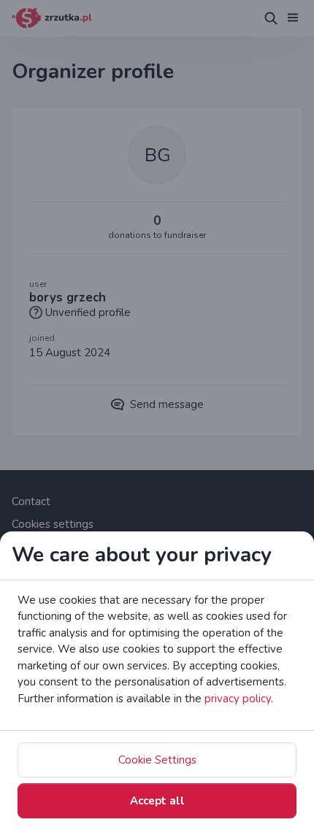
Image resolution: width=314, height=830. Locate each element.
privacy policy (237, 698)
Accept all (157, 801)
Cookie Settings (157, 760)
